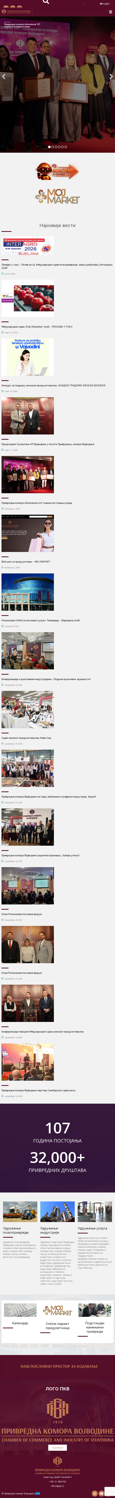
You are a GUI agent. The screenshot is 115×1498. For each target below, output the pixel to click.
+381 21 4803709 (57, 1481)
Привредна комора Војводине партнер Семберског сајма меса (38, 1090)
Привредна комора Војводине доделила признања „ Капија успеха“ (40, 855)
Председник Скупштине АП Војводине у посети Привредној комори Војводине (47, 444)
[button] (110, 12)
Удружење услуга (92, 1228)
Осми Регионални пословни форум (22, 24)
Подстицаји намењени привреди (94, 1327)
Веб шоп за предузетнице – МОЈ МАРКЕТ (25, 561)
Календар (20, 1323)
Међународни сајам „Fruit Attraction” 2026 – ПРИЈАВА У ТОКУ (36, 326)
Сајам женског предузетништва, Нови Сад (26, 738)
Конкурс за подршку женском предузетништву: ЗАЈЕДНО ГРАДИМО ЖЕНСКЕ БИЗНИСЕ (53, 385)
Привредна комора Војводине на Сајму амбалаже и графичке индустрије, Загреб (48, 796)
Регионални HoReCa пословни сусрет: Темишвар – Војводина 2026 (40, 620)
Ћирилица (90, 3)
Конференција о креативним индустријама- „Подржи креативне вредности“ (46, 679)
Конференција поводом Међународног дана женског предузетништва (42, 1031)
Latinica (78, 3)
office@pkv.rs (57, 1486)
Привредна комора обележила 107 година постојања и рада (36, 503)
